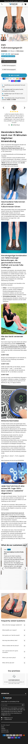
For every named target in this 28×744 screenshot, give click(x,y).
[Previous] (3, 107)
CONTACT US (4, 730)
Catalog (3, 728)
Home (2, 726)
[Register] (22, 705)
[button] (3, 569)
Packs (2, 58)
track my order (5, 731)
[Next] (24, 107)
